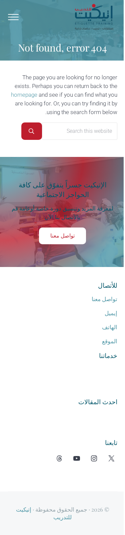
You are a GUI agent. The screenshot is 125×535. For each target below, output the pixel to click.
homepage (24, 95)
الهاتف (109, 327)
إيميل (111, 313)
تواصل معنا (62, 236)
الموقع (109, 341)
